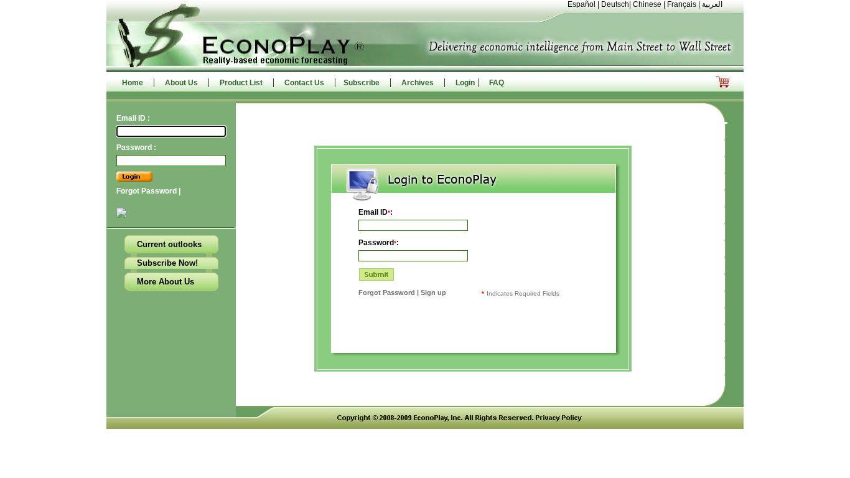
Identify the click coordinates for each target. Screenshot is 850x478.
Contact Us (304, 82)
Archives (417, 82)
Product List (241, 82)
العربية (712, 4)
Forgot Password (147, 191)
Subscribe (361, 82)
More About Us (165, 281)
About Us (181, 82)
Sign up (432, 292)
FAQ (496, 82)
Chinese (647, 4)
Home (132, 82)
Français (681, 4)
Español (581, 4)
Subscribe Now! (167, 263)
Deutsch (615, 4)
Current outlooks (169, 244)
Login (465, 82)
